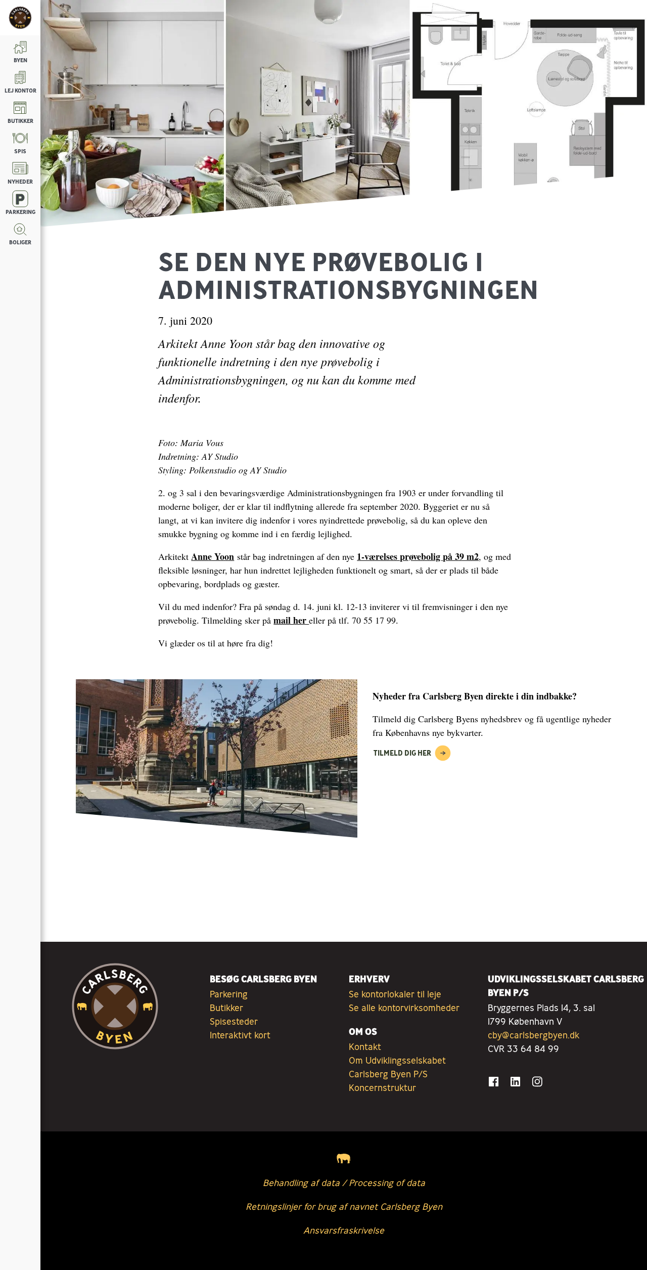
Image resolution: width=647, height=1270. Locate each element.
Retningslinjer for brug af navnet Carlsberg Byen (344, 1206)
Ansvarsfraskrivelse (343, 1230)
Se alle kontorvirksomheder (404, 1007)
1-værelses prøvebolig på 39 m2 (418, 556)
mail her (291, 620)
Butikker (226, 1007)
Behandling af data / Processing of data (344, 1182)
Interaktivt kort (240, 1034)
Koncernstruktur (382, 1087)
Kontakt (365, 1046)
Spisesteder (234, 1021)
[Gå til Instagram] (537, 1081)
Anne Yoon (212, 556)
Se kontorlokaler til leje (395, 993)
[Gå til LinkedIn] (515, 1081)
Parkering (229, 993)
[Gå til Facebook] (493, 1081)
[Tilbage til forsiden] (20, 17)
